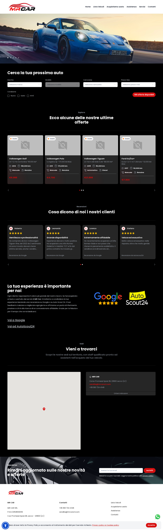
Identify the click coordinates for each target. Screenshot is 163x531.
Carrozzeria (87, 80)
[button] (44, 409)
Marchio (10, 80)
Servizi (142, 6)
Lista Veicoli (98, 6)
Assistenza (131, 6)
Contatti (152, 6)
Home (88, 6)
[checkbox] (8, 96)
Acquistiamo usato (115, 6)
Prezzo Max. (125, 80)
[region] (81, 163)
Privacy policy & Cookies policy (105, 525)
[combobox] (24, 84)
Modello (48, 80)
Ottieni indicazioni (121, 393)
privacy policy (148, 476)
